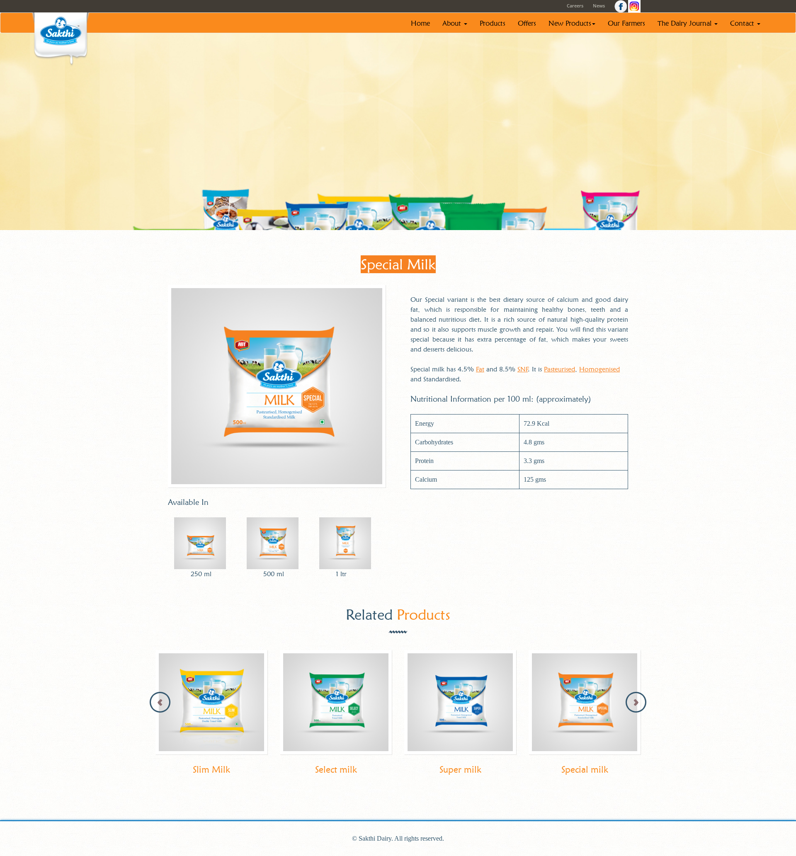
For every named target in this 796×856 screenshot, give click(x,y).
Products (492, 23)
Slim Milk (211, 769)
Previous (160, 702)
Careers (575, 5)
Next (636, 702)
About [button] (452, 23)
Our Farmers (626, 23)
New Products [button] (569, 23)
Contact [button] (743, 23)
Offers (527, 23)
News (599, 5)
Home (420, 23)
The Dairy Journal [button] (685, 23)
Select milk (336, 769)
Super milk (460, 769)
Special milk (584, 769)
